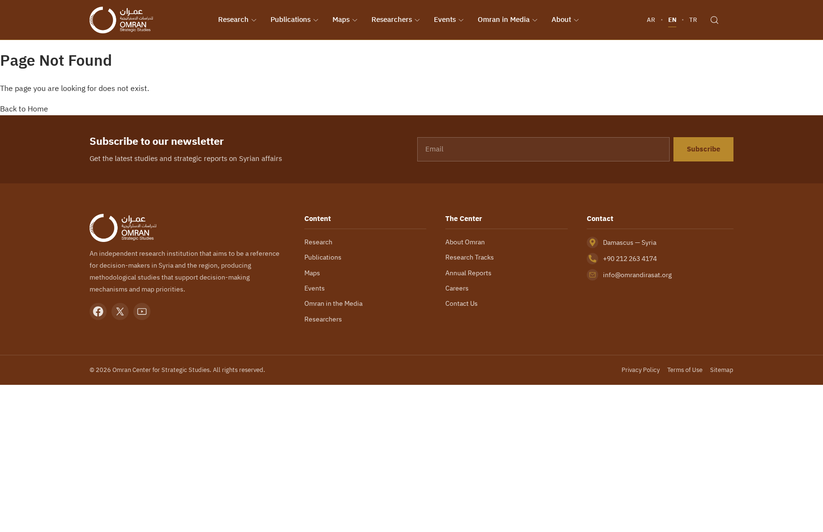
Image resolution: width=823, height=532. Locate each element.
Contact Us (461, 303)
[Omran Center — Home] (121, 20)
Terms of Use (685, 370)
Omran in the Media (333, 303)
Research (233, 19)
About (561, 19)
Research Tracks (469, 257)
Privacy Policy (641, 370)
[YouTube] (142, 311)
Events (445, 19)
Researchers (391, 19)
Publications (291, 19)
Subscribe (703, 149)
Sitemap (721, 370)
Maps (341, 19)
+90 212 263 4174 (630, 258)
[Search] (714, 20)
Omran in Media (504, 19)
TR (693, 19)
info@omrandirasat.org (637, 275)
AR (651, 19)
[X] (120, 311)
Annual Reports (468, 273)
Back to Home (24, 108)
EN (672, 19)
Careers (457, 288)
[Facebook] (98, 311)
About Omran (465, 242)
